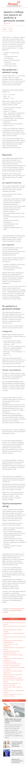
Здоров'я (7, 23)
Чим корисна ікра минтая (17, 608)
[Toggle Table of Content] (9, 29)
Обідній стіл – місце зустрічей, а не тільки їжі (17, 761)
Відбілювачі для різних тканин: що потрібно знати (13, 720)
